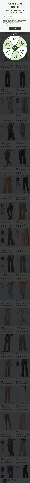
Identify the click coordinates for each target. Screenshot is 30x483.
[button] (15, 48)
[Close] (27, 2)
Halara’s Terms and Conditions (8, 23)
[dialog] (15, 241)
